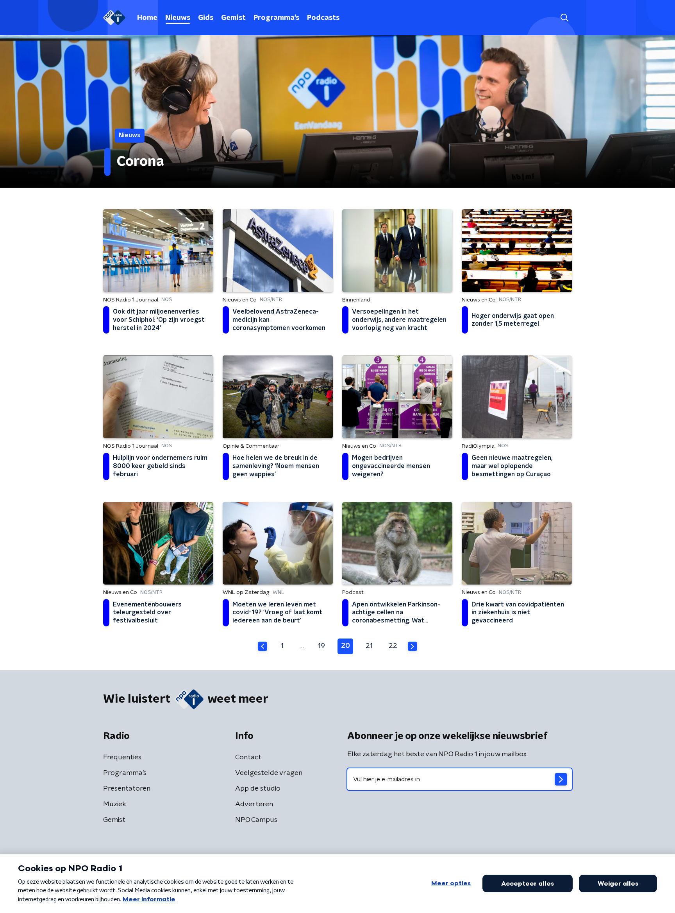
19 (321, 645)
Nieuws (177, 18)
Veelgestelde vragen (268, 773)
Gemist (233, 18)
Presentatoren (126, 788)
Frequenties (122, 757)
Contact (248, 757)
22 (393, 645)
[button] (564, 18)
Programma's (276, 18)
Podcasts (323, 18)
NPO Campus (256, 819)
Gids (205, 18)
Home (147, 18)
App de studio (257, 788)
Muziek (114, 804)
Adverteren (254, 804)
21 (369, 645)
